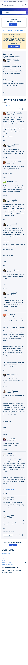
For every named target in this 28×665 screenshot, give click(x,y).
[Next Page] (22, 109)
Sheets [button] (8, 570)
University (20, 1)
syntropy (9, 497)
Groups (3, 560)
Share (5, 93)
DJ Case (8, 516)
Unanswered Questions (14, 562)
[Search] (23, 5)
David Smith (10, 314)
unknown (19, 63)
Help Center (12, 1)
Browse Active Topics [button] (14, 46)
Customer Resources (7, 556)
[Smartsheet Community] (10, 5)
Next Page (8, 535)
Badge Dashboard (6, 558)
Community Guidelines (7, 564)
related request (9, 489)
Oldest (7, 106)
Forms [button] (3, 570)
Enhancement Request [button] (7, 572)
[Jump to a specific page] (25, 109)
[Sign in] (25, 5)
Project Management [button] (16, 570)
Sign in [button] (13, 25)
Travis (8, 439)
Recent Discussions (6, 553)
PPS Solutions (10, 181)
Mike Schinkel (10, 453)
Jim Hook (9, 200)
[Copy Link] (23, 64)
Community (5, 1)
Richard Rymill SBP (11, 113)
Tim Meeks (9, 391)
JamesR (8, 224)
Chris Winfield (10, 60)
